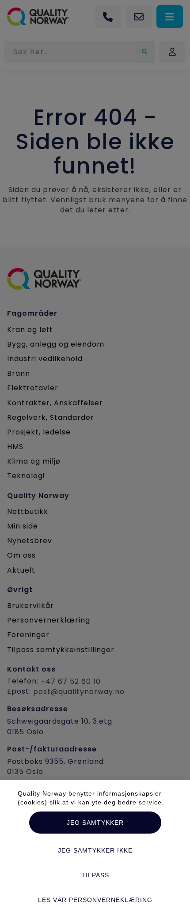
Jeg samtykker (95, 822)
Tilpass (95, 875)
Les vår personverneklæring (95, 899)
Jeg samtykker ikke (95, 850)
